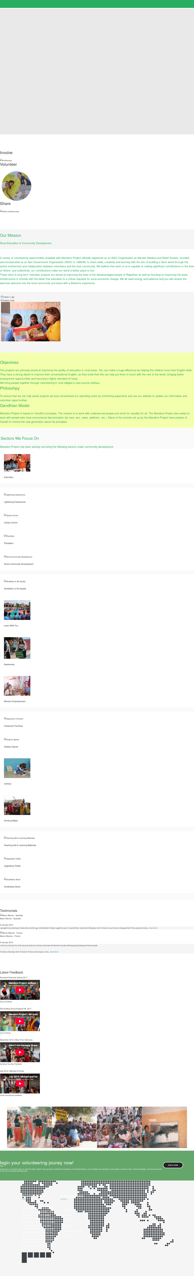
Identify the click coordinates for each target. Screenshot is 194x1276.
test (100, 1195)
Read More (153, 928)
